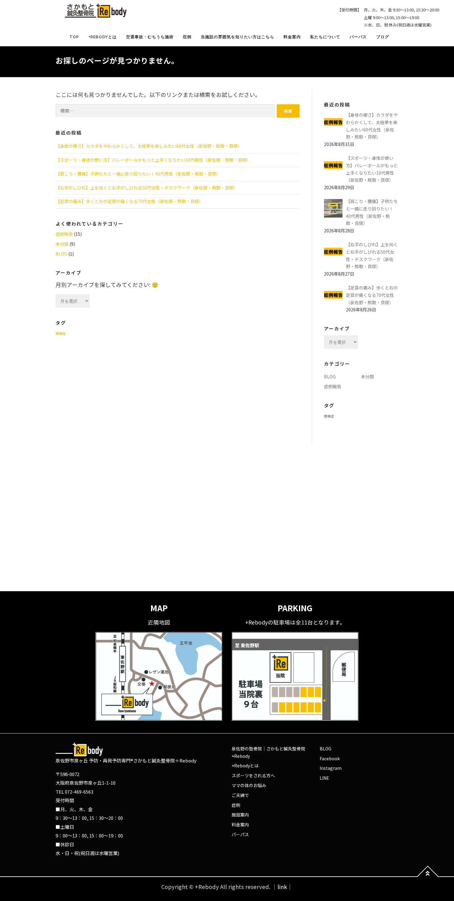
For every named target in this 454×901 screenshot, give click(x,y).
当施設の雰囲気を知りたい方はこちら (237, 37)
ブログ (382, 37)
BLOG (61, 254)
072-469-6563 (79, 792)
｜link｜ (282, 887)
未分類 (62, 244)
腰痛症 (61, 333)
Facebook (330, 758)
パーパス (358, 37)
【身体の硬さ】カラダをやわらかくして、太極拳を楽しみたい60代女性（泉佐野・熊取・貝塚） (149, 146)
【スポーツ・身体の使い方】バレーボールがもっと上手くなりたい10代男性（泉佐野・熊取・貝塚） (153, 160)
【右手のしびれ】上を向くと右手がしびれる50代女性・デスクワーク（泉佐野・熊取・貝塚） (147, 188)
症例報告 (64, 234)
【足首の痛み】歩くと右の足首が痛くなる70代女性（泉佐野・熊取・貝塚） (129, 201)
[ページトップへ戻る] (428, 877)
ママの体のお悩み (249, 785)
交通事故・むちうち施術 (150, 37)
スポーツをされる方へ (253, 775)
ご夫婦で (240, 795)
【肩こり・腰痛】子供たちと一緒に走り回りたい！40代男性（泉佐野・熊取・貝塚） (138, 174)
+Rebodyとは (102, 37)
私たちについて (325, 37)
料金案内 (292, 37)
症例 (187, 37)
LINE (324, 778)
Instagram (331, 768)
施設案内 (240, 815)
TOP (74, 37)
